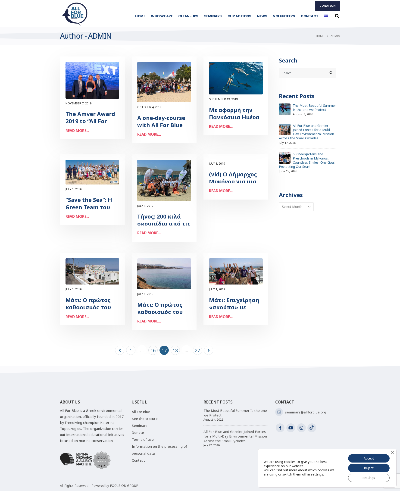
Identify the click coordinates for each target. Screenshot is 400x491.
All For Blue (141, 411)
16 (153, 350)
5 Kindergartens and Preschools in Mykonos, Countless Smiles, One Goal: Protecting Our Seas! (307, 160)
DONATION (327, 6)
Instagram (301, 427)
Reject (369, 468)
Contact (138, 460)
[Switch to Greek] (326, 16)
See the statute (145, 418)
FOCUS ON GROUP (124, 486)
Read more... (77, 130)
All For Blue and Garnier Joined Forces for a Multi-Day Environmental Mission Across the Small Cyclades (306, 131)
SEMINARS (213, 16)
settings (317, 474)
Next (208, 350)
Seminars (139, 425)
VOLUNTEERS (284, 16)
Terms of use (143, 439)
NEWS (262, 16)
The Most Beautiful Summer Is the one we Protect (314, 107)
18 (175, 350)
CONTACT (309, 16)
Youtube (290, 427)
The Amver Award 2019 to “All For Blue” (90, 121)
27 (197, 350)
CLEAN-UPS (188, 16)
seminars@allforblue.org (305, 412)
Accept (369, 458)
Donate (138, 432)
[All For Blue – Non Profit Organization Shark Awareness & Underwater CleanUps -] (75, 13)
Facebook (280, 427)
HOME (140, 16)
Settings (368, 477)
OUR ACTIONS (239, 16)
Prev (119, 350)
